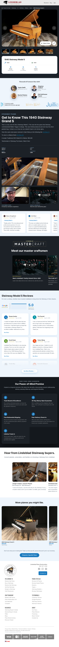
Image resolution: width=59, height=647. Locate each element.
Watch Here (26, 141)
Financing (34, 614)
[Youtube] (46, 569)
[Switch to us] (6, 641)
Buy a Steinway (9, 583)
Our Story (34, 610)
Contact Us (43, 573)
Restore (46, 3)
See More (6, 332)
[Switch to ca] (8, 641)
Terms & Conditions (23, 629)
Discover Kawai (9, 620)
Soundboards (8, 601)
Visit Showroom (9, 591)
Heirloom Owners (36, 603)
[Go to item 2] (27, 47)
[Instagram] (42, 569)
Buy (51, 3)
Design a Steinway (10, 589)
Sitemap (33, 629)
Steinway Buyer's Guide (11, 610)
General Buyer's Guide (11, 612)
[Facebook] (39, 569)
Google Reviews (36, 599)
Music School (35, 616)
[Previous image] (5, 28)
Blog (6, 616)
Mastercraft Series (10, 597)
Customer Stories (37, 597)
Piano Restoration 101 (11, 599)
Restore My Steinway (10, 585)
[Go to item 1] (26, 47)
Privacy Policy (8, 629)
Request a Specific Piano (29, 555)
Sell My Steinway (9, 587)
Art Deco (22, 8)
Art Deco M (20, 135)
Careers (29, 629)
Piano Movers (35, 612)
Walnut (26, 8)
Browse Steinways (37, 591)
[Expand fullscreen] (54, 43)
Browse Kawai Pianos (38, 583)
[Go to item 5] (31, 47)
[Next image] (54, 28)
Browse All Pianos (37, 581)
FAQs (6, 614)
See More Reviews (29, 371)
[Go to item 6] (32, 47)
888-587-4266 (43, 566)
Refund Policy (15, 629)
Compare (7, 603)
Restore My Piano (10, 581)
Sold (31, 8)
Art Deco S (46, 132)
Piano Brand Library (10, 618)
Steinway (14, 8)
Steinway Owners (36, 601)
